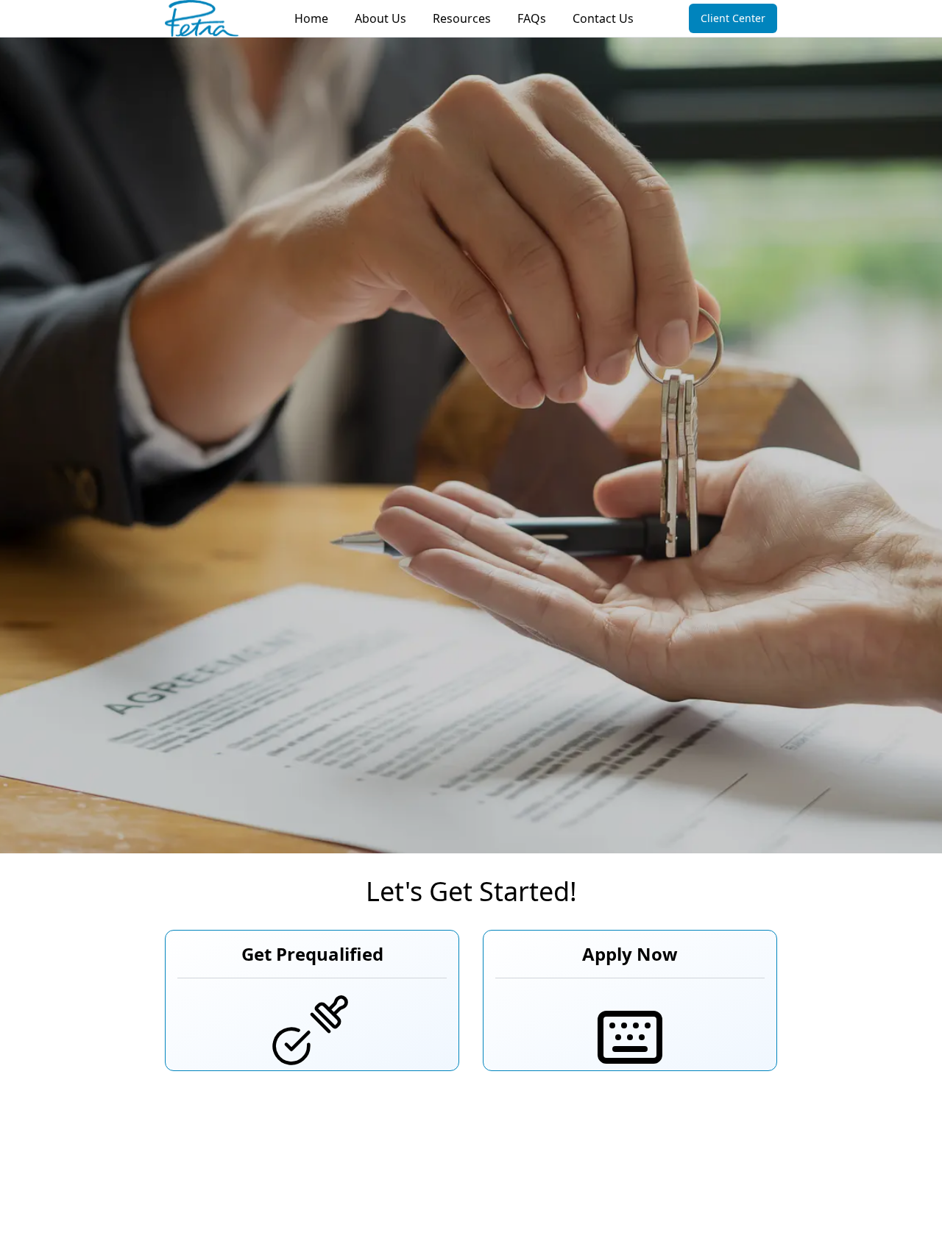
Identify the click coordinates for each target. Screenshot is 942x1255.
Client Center (733, 18)
